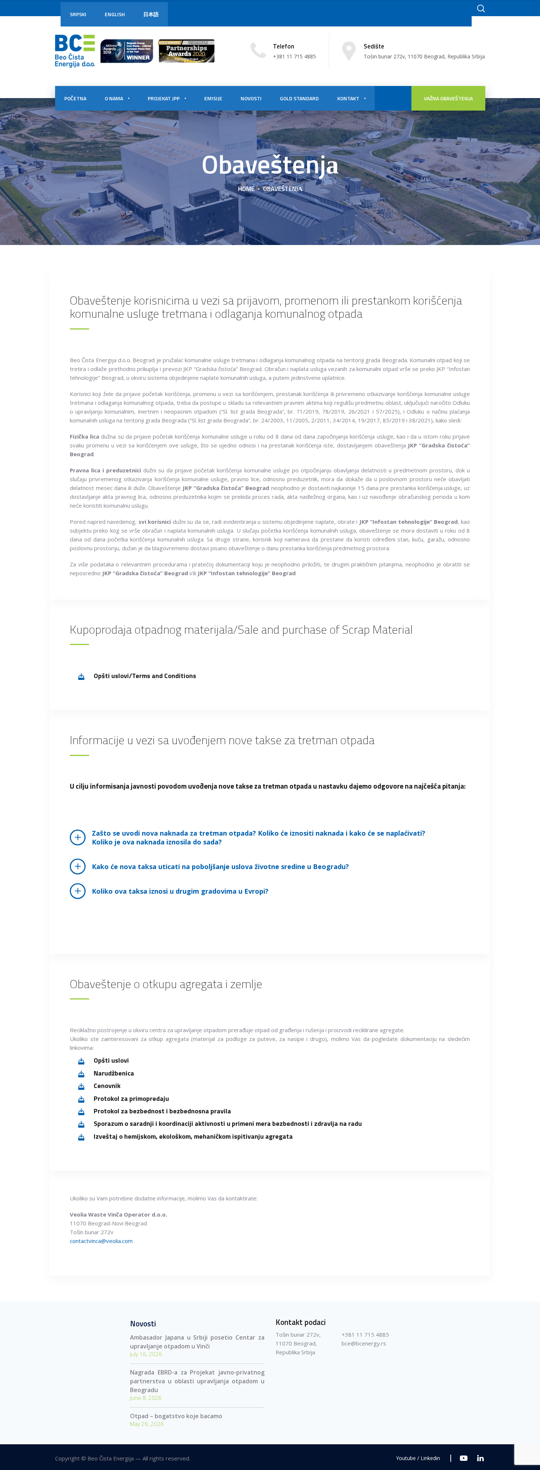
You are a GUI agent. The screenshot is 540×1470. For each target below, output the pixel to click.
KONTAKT (348, 98)
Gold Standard (299, 98)
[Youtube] (463, 1458)
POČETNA (75, 98)
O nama (114, 98)
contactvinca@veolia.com (101, 1240)
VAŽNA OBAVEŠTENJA (448, 98)
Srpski (78, 14)
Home (246, 189)
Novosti (251, 98)
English (115, 14)
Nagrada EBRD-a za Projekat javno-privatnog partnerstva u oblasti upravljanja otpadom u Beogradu (197, 1381)
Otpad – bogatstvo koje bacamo (176, 1416)
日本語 (151, 14)
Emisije (213, 98)
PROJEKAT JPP (164, 98)
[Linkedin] (480, 1458)
